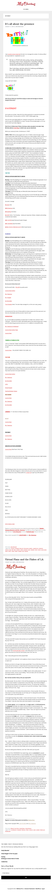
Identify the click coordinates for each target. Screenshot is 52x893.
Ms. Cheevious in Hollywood (26, 3)
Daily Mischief (14, 546)
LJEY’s (6, 384)
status (6, 551)
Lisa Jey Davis (8, 333)
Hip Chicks (16, 828)
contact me (29, 472)
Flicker (27, 829)
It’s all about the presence (19, 24)
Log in (43, 888)
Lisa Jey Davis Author (10, 290)
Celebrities (4, 861)
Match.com (42, 829)
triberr (9, 551)
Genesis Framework (30, 888)
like (12, 549)
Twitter (16, 551)
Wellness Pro (19, 888)
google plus (35, 548)
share (36, 549)
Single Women (28, 828)
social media (43, 549)
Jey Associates (8, 301)
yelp (23, 551)
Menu (27, 9)
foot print (21, 548)
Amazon (12, 548)
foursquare (26, 548)
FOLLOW (18, 287)
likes (15, 549)
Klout (10, 549)
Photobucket (7, 831)
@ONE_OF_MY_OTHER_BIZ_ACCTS (13, 227)
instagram (41, 548)
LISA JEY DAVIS (22, 535)
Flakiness (23, 829)
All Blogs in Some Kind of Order (10, 858)
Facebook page (30, 531)
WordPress (38, 888)
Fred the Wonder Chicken (11, 391)
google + (31, 548)
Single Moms (22, 828)
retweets (32, 549)
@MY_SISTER (8, 220)
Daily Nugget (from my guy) (9, 853)
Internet (7, 549)
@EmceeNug (8, 211)
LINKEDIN (7, 411)
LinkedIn (18, 549)
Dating (3, 856)
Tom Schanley (8, 304)
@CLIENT (7, 215)
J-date (34, 829)
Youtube (26, 551)
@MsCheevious (8, 208)
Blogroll (12, 828)
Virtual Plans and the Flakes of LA (24, 559)
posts (29, 549)
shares (39, 549)
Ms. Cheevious (8, 294)
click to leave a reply (10, 524)
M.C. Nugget (8, 297)
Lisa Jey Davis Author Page (11, 330)
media (21, 549)
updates (20, 551)
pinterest (25, 549)
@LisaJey (7, 205)
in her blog (16, 128)
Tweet (13, 551)
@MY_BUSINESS (9, 223)
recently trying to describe (14, 54)
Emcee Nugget (8, 387)
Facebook (17, 548)
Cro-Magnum (14, 829)
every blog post (17, 531)
